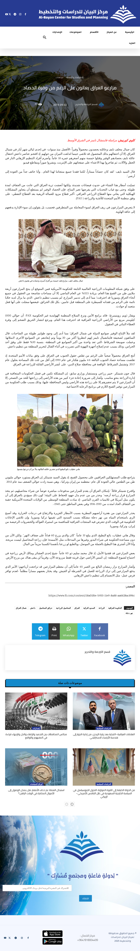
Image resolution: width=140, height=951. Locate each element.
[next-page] (72, 804)
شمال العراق (21, 607)
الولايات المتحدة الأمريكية (27, 500)
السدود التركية (89, 607)
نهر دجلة (129, 613)
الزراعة (102, 607)
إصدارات (36, 728)
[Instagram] (20, 14)
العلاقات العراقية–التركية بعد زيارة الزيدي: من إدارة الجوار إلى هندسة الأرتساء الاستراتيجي (104, 736)
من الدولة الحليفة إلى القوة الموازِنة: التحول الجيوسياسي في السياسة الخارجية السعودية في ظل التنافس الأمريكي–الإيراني (104, 793)
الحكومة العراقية (115, 607)
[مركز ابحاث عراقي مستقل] (82, 846)
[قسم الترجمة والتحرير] (102, 105)
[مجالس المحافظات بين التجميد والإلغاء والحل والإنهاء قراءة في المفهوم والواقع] (36, 711)
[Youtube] (6, 14)
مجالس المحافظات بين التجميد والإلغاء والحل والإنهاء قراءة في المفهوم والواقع (36, 736)
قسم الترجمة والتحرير (86, 105)
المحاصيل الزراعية (63, 607)
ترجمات (59, 78)
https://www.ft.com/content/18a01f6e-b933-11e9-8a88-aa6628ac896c (91, 596)
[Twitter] (9, 14)
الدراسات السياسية (104, 728)
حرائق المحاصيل (45, 607)
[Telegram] (15, 14)
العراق (77, 607)
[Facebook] (25, 14)
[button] (45, 38)
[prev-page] (66, 804)
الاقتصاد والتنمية (74, 78)
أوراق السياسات (36, 784)
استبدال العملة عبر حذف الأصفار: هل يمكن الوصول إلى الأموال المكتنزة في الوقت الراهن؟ (36, 792)
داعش (32, 607)
